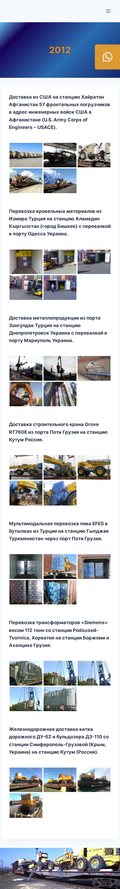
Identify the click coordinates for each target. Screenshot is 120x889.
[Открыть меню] (108, 11)
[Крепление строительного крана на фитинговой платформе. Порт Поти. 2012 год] (25, 493)
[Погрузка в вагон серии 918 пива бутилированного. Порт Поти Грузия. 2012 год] (94, 566)
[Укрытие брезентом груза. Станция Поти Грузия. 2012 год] (60, 180)
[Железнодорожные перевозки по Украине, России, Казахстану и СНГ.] (25, 805)
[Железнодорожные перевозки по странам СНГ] (60, 287)
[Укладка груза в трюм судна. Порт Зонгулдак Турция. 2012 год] (94, 368)
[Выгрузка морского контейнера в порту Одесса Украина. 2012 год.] (94, 262)
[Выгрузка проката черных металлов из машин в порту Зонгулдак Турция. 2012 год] (25, 368)
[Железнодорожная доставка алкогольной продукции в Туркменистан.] (60, 592)
